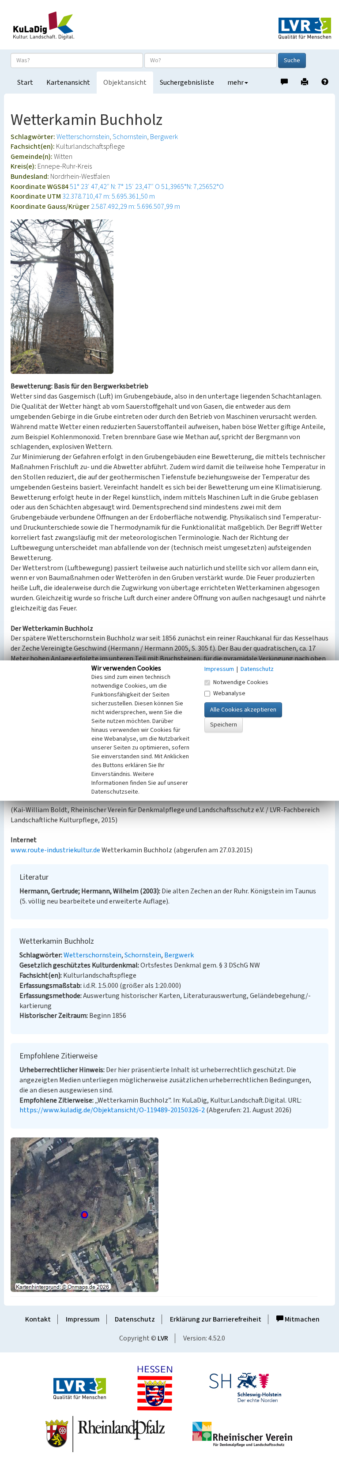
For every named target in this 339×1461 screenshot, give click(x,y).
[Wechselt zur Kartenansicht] (169, 1214)
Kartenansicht (68, 82)
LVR (163, 1338)
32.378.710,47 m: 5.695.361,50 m (108, 196)
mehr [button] (235, 82)
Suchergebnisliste (187, 82)
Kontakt (38, 1319)
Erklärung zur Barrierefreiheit (215, 1319)
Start (25, 82)
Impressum (83, 1319)
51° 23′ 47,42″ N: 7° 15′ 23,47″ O (115, 187)
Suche (292, 60)
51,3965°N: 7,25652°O (192, 187)
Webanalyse (229, 693)
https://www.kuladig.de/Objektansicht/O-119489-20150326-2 (112, 1110)
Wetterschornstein (82, 137)
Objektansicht (125, 82)
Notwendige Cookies (240, 682)
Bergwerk (164, 137)
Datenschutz (135, 1319)
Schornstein (130, 137)
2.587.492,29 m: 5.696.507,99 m (135, 206)
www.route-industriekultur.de (55, 850)
